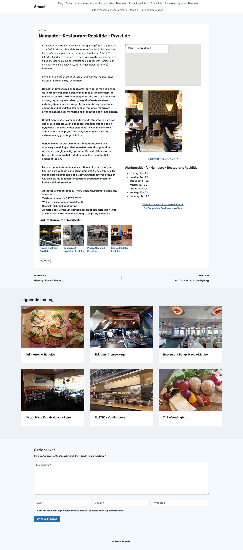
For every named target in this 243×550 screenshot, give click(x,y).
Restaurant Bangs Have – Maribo (185, 354)
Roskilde (43, 30)
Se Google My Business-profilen (163, 208)
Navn (39, 502)
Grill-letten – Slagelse (40, 354)
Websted (159, 502)
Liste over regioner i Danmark (181, 3)
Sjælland (44, 260)
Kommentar (43, 464)
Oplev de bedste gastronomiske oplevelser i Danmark (96, 3)
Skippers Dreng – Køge (110, 354)
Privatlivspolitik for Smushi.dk (145, 3)
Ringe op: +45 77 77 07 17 (163, 158)
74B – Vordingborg (175, 417)
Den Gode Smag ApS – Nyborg (191, 278)
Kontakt (134, 10)
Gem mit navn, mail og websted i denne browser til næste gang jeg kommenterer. (80, 510)
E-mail (99, 502)
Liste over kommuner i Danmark (109, 10)
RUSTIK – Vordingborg (109, 417)
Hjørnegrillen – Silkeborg (48, 278)
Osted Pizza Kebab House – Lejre (48, 417)
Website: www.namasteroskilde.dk (163, 204)
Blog (60, 3)
